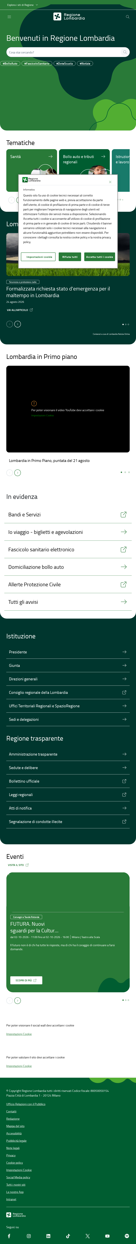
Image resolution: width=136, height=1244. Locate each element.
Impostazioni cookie (39, 257)
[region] (68, 221)
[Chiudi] (110, 182)
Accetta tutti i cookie (99, 257)
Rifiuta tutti (70, 257)
